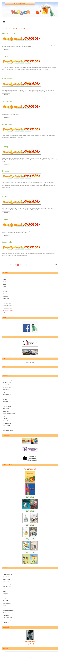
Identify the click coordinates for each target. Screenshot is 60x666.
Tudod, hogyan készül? (8, 617)
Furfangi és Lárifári (7, 303)
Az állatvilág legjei (7, 394)
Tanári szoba (6, 615)
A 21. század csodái (7, 382)
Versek (4, 281)
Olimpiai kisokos (6, 596)
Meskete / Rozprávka (7, 305)
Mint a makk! (5, 588)
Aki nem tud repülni (7, 387)
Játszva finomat (6, 425)
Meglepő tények (6, 579)
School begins (7, 242)
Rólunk (27, 657)
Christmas (5, 171)
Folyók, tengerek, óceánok (8, 416)
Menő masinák (6, 581)
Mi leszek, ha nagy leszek (8, 584)
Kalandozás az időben (8, 430)
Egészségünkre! (6, 408)
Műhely (4, 591)
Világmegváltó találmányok (9, 312)
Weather (5, 197)
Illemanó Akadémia (7, 423)
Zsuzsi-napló (6, 622)
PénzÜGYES (6, 600)
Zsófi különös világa (7, 620)
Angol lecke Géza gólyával (8, 392)
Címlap (4, 277)
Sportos (4, 605)
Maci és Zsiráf (6, 298)
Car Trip (5, 56)
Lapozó (4, 284)
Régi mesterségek (7, 603)
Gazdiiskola (5, 418)
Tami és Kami (6, 612)
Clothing (5, 147)
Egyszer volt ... (6, 411)
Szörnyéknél (5, 608)
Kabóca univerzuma (7, 428)
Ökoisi (4, 598)
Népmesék (5, 593)
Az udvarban (5, 396)
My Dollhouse (7, 124)
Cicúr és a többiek (7, 406)
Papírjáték (5, 291)
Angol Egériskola (6, 389)
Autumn (5, 219)
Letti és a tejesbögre (7, 574)
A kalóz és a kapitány (7, 384)
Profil (4, 371)
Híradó (4, 279)
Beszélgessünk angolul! (8, 310)
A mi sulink (5, 293)
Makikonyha (5, 296)
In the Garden (7, 79)
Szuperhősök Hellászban (8, 610)
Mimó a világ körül (7, 586)
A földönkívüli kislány (7, 380)
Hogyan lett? (5, 420)
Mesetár (4, 289)
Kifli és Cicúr (5, 572)
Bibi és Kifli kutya (6, 404)
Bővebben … (6, 49)
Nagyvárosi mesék (7, 301)
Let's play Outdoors (9, 101)
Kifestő (4, 286)
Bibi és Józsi (5, 401)
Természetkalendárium (8, 308)
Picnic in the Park (8, 33)
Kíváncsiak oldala (7, 576)
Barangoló (5, 399)
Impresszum (31, 657)
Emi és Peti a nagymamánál (9, 413)
